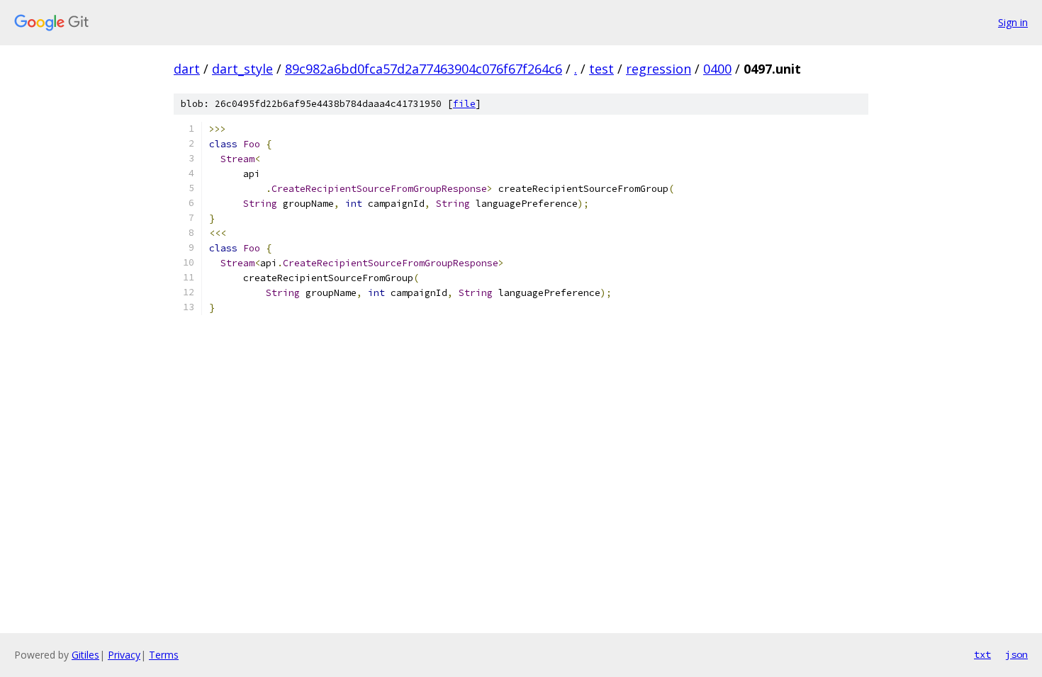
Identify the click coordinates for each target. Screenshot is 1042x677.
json (1016, 654)
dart (187, 68)
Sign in (1013, 22)
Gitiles (85, 654)
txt (982, 654)
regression (658, 68)
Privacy (124, 654)
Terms (164, 654)
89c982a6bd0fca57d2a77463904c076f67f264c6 (423, 68)
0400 (717, 68)
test (601, 68)
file (464, 104)
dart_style (242, 68)
